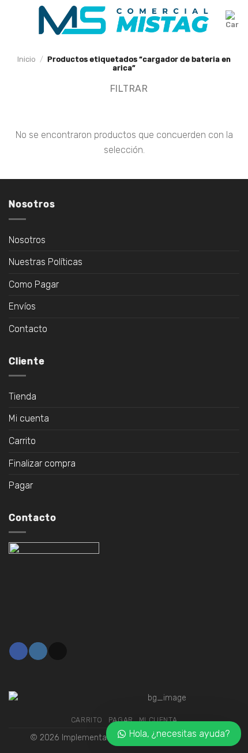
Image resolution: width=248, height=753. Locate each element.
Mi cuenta (29, 418)
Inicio (26, 59)
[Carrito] (232, 20)
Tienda (22, 396)
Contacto (28, 328)
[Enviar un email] (57, 651)
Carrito (22, 440)
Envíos (22, 306)
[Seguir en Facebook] (18, 651)
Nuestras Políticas (45, 261)
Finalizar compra (42, 463)
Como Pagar (34, 284)
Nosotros (27, 239)
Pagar (21, 485)
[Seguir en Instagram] (38, 651)
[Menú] (15, 20)
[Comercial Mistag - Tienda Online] (124, 20)
